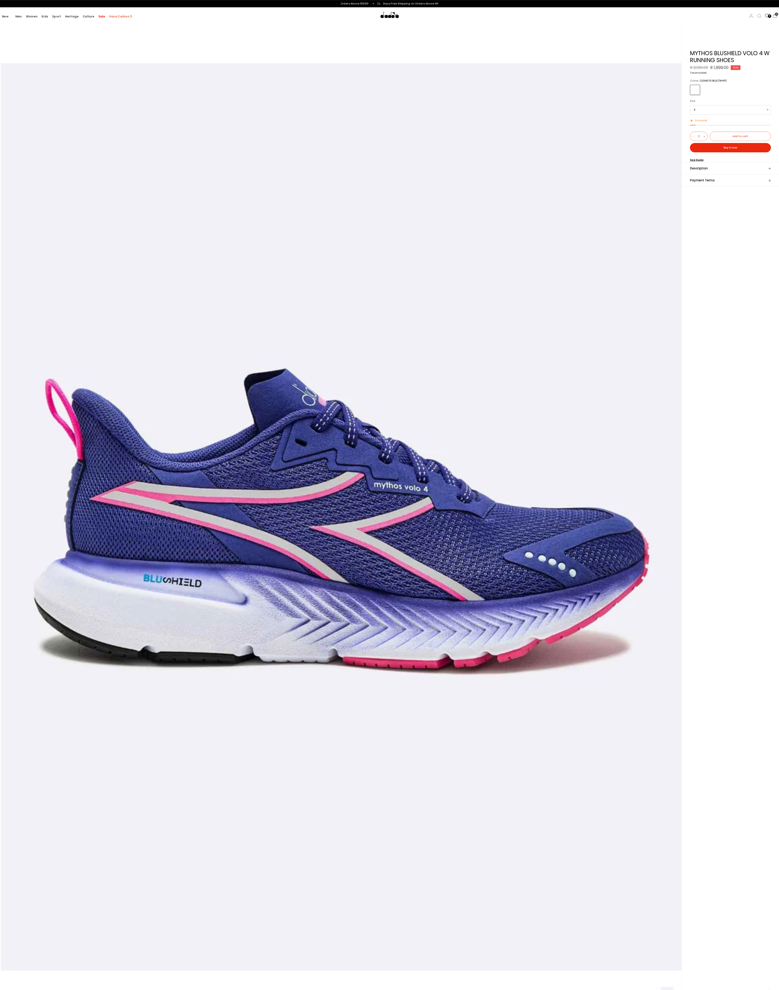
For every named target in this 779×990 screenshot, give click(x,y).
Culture (88, 16)
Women (32, 16)
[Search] (759, 15)
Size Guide (697, 160)
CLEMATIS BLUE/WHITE (695, 90)
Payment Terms (702, 180)
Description (699, 168)
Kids (45, 16)
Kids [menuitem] (103, 40)
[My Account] (751, 15)
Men (18, 16)
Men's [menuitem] (104, 28)
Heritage (72, 16)
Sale (101, 16)
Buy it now (730, 148)
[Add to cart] (740, 136)
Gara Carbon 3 (120, 16)
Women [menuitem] (105, 34)
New (5, 16)
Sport (56, 16)
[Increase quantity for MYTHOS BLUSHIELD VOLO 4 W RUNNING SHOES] (704, 136)
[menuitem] (7, 16)
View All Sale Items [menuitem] (113, 45)
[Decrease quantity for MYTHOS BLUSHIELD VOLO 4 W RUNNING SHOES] (693, 136)
